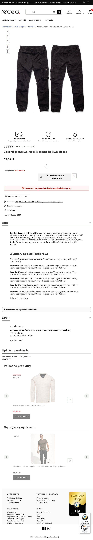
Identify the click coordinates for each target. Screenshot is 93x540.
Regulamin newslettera (16, 514)
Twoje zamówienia (14, 498)
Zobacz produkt (21, 416)
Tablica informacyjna (15, 519)
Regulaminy (11, 512)
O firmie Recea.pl (44, 512)
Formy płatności (43, 498)
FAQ (38, 514)
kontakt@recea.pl (22, 2)
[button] (59, 12)
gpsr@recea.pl (16, 340)
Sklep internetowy (43, 537)
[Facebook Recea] (44, 529)
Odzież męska (20, 27)
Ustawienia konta (14, 500)
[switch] (85, 530)
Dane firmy (41, 519)
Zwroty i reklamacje (15, 523)
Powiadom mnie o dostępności (55, 177)
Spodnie (31, 27)
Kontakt (40, 521)
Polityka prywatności (15, 521)
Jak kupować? (42, 502)
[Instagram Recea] (49, 529)
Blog (38, 516)
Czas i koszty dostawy (46, 500)
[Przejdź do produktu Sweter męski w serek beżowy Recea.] (43, 388)
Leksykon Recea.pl (44, 523)
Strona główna (7, 27)
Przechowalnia (13, 502)
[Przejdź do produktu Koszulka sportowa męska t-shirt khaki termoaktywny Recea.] (43, 449)
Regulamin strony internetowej (19, 516)
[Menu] (89, 514)
